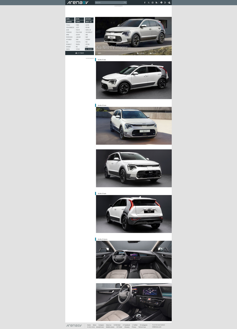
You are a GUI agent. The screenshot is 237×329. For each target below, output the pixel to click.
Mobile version (110, 327)
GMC (87, 35)
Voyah (78, 49)
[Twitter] (149, 2)
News (77, 19)
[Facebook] (145, 2)
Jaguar (78, 37)
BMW (67, 35)
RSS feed (117, 325)
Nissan (68, 47)
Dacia (68, 49)
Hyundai (68, 39)
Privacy (134, 327)
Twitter (135, 325)
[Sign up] (169, 2)
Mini (77, 39)
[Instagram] (153, 2)
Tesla (68, 25)
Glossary (127, 327)
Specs (154, 53)
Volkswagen (70, 27)
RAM (87, 37)
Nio (87, 42)
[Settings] (161, 2)
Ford (77, 25)
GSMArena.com (156, 327)
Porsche (69, 32)
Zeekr (78, 35)
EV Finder (119, 327)
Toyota (78, 42)
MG (77, 47)
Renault (69, 44)
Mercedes (69, 37)
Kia (67, 42)
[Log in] (165, 2)
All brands (89, 49)
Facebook (127, 325)
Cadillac (88, 30)
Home (68, 19)
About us (89, 22)
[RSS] (157, 2)
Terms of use (142, 327)
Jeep (77, 27)
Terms (78, 22)
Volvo (78, 30)
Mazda (78, 44)
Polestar (79, 32)
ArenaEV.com (100, 327)
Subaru (88, 39)
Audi (67, 30)
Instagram (144, 325)
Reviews (88, 19)
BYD (87, 47)
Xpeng (88, 44)
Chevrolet (89, 32)
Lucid (87, 25)
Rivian (87, 27)
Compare (142, 53)
